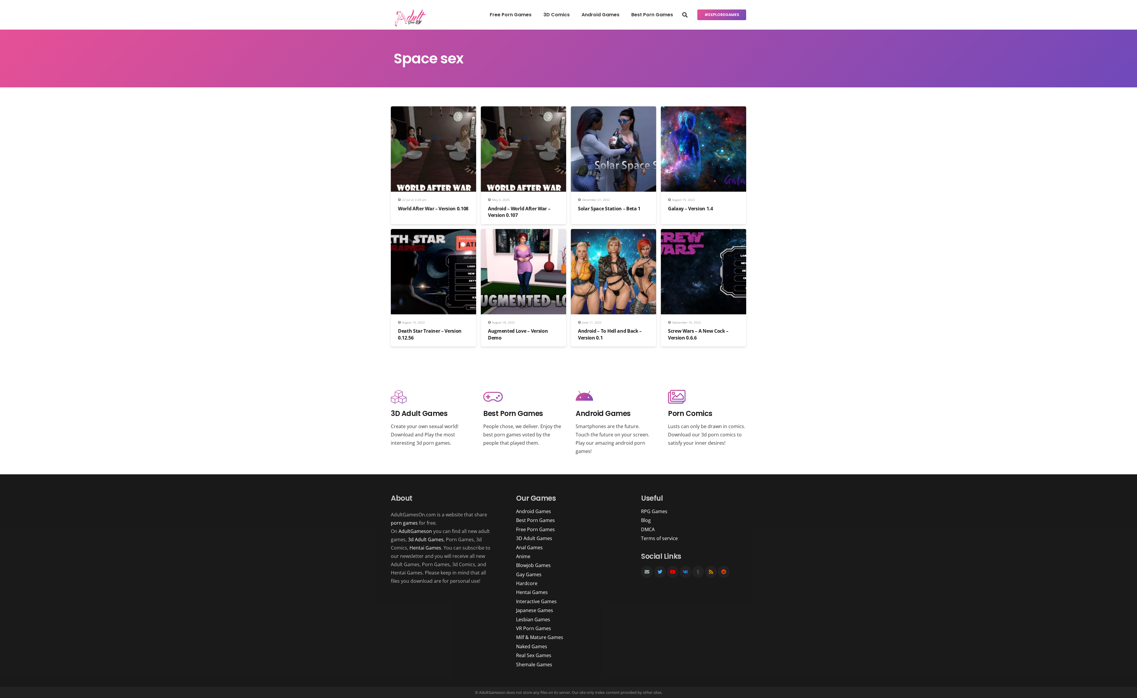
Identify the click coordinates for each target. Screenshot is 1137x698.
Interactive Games (536, 601)
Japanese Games (534, 610)
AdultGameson (415, 531)
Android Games (533, 511)
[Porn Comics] (707, 397)
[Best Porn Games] (522, 397)
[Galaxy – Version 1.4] (703, 110)
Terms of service (659, 538)
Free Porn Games (535, 529)
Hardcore (526, 583)
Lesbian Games (533, 619)
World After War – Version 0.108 (433, 208)
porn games (404, 523)
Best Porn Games (535, 520)
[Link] (409, 18)
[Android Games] (615, 397)
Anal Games (529, 547)
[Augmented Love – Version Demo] (523, 233)
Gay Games (529, 574)
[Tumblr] (698, 572)
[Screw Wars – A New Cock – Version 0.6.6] (703, 233)
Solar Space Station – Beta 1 (609, 208)
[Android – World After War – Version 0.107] (523, 110)
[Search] (685, 15)
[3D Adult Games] (430, 397)
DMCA (648, 529)
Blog (646, 520)
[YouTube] (673, 572)
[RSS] (711, 572)
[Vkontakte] (685, 572)
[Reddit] (724, 572)
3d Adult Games (426, 539)
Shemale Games (534, 664)
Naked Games (531, 646)
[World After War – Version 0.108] (433, 110)
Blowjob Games (533, 565)
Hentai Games (425, 548)
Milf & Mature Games (539, 637)
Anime (523, 556)
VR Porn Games (533, 628)
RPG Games (654, 511)
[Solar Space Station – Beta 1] (613, 110)
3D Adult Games (534, 538)
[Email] (647, 572)
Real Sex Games (533, 655)
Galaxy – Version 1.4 (690, 208)
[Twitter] (660, 572)
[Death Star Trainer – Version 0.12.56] (433, 233)
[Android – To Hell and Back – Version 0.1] (613, 233)
